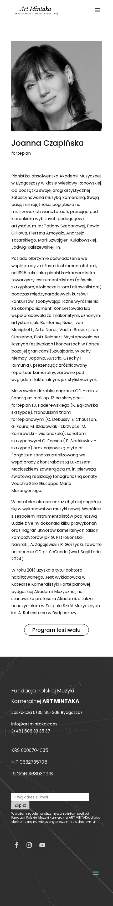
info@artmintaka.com (34, 724)
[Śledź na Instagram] (29, 845)
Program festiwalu (56, 630)
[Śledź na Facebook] (16, 845)
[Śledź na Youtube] (42, 845)
